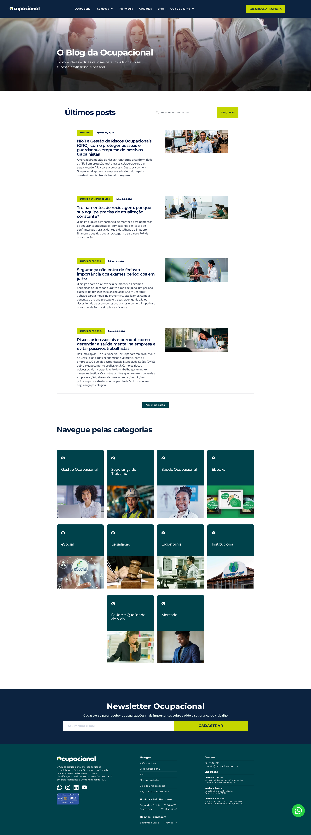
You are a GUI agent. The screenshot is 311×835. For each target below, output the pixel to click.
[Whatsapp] (59, 787)
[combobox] (185, 112)
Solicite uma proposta (152, 785)
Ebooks (218, 469)
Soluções (103, 8)
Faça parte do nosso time (154, 791)
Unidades (145, 8)
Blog (161, 8)
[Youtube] (84, 787)
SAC (142, 774)
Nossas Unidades (149, 780)
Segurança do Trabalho (123, 471)
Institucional (223, 544)
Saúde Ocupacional (91, 261)
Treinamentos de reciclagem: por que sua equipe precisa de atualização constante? (114, 212)
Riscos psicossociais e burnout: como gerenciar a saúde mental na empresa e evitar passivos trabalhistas (116, 344)
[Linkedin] (76, 787)
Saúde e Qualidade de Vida (95, 199)
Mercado (169, 615)
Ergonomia (171, 544)
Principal (85, 132)
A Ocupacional (148, 763)
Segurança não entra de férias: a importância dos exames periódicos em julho (116, 274)
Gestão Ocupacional (79, 469)
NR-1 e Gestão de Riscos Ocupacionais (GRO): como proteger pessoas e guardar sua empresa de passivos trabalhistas (114, 148)
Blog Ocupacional (150, 768)
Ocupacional (83, 8)
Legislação (120, 544)
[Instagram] (68, 787)
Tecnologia (126, 8)
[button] (155, 405)
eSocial (67, 544)
